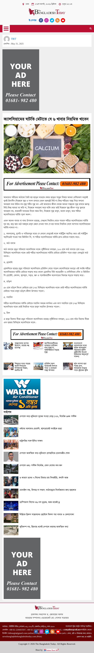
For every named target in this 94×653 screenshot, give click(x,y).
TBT (13, 38)
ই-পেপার (32, 20)
